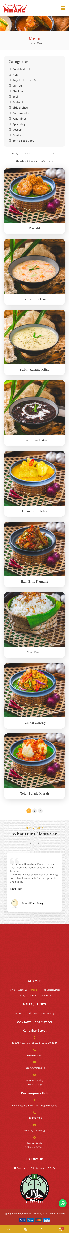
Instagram (38, 1168)
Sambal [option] (17, 85)
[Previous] (30, 843)
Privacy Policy (47, 1013)
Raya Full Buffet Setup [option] (26, 80)
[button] (34, 134)
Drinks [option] (16, 135)
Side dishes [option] (20, 107)
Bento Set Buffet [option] (23, 140)
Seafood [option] (17, 102)
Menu (34, 989)
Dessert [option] (17, 129)
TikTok (53, 1168)
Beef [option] (15, 96)
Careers (32, 995)
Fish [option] (15, 74)
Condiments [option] (20, 113)
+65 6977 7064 (34, 1055)
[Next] (38, 843)
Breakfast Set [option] (21, 69)
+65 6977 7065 (34, 1118)
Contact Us (45, 995)
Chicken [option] (17, 91)
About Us (22, 989)
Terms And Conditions (26, 1013)
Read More (16, 888)
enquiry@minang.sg (34, 1067)
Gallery (21, 995)
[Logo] (15, 8)
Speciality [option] (18, 124)
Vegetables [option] (19, 118)
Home (29, 43)
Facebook (22, 1168)
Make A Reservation (50, 989)
